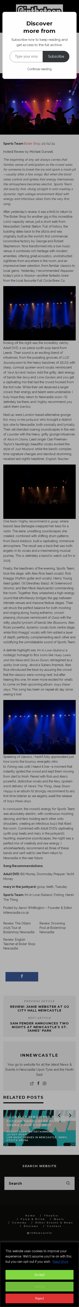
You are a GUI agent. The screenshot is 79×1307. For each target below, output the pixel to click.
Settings (39, 1286)
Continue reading (39, 69)
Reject (39, 1298)
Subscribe (56, 56)
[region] (39, 1274)
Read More (60, 1261)
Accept (39, 1275)
